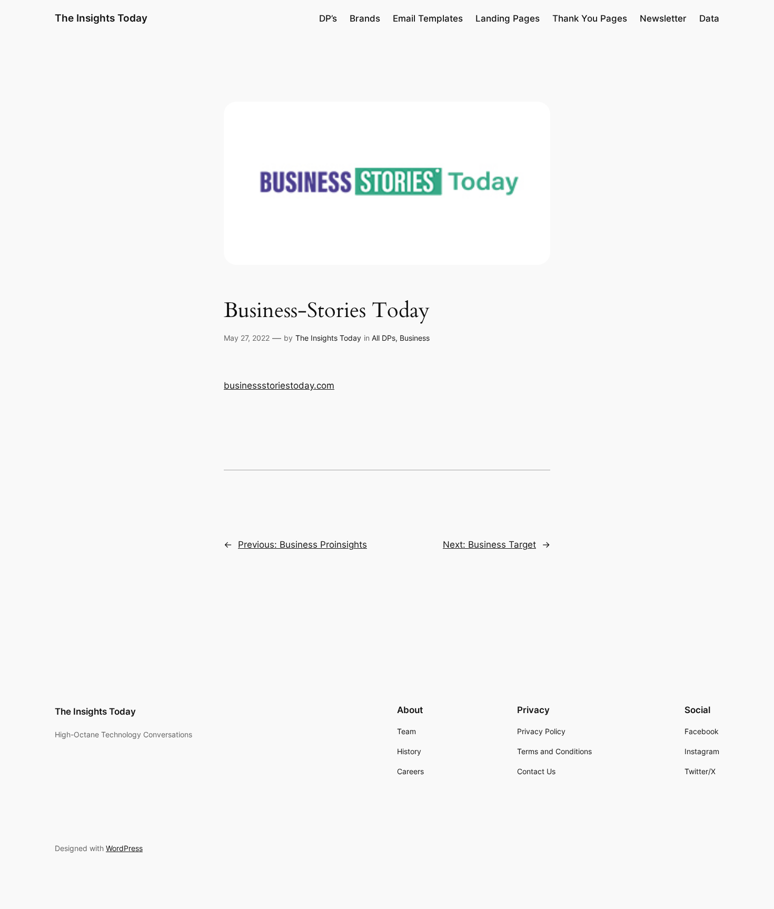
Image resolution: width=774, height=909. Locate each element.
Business (415, 337)
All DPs (383, 337)
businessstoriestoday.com (279, 385)
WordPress (124, 848)
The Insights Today (101, 18)
